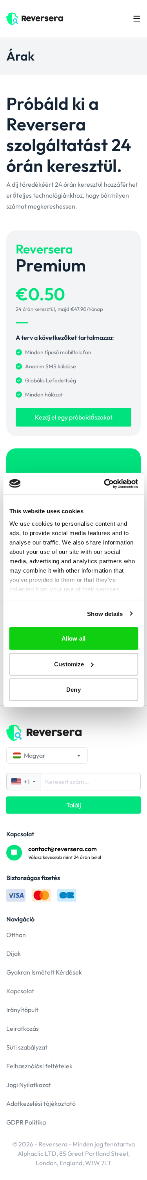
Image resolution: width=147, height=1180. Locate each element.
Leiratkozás (22, 1028)
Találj (73, 805)
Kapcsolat (20, 991)
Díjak (13, 953)
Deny (73, 689)
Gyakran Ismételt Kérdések (44, 972)
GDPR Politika (26, 1122)
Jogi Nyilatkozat (28, 1085)
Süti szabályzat (26, 1047)
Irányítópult (22, 1010)
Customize (69, 664)
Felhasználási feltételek (39, 1066)
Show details (105, 613)
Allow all (73, 638)
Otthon (16, 935)
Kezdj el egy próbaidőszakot (74, 417)
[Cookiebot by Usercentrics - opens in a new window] (104, 483)
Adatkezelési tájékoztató (41, 1103)
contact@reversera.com (62, 849)
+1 (27, 781)
